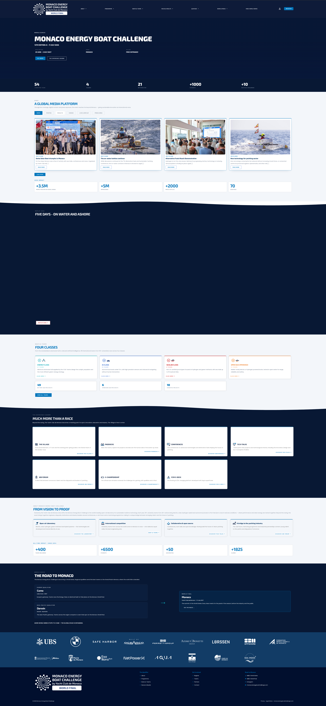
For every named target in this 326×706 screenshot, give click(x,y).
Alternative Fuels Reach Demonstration (181, 158)
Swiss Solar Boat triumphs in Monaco (50, 158)
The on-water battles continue (113, 158)
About (83, 8)
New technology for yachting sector (244, 158)
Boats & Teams (136, 8)
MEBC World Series (251, 8)
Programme (108, 8)
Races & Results (166, 8)
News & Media (221, 8)
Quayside (194, 8)
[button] (39, 174)
